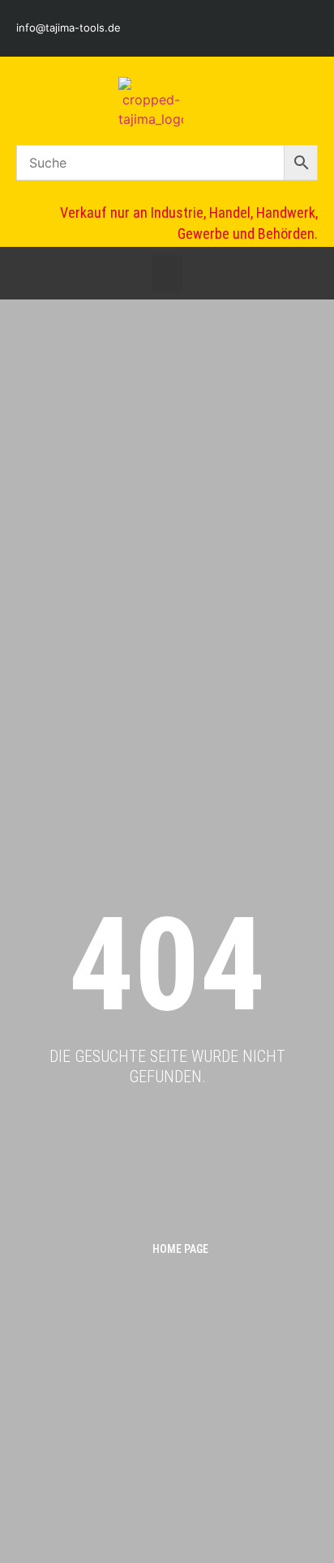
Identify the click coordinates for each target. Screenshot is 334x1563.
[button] (167, 273)
